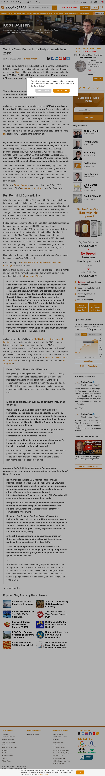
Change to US (61, 90)
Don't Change (43, 90)
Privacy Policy (43, 774)
